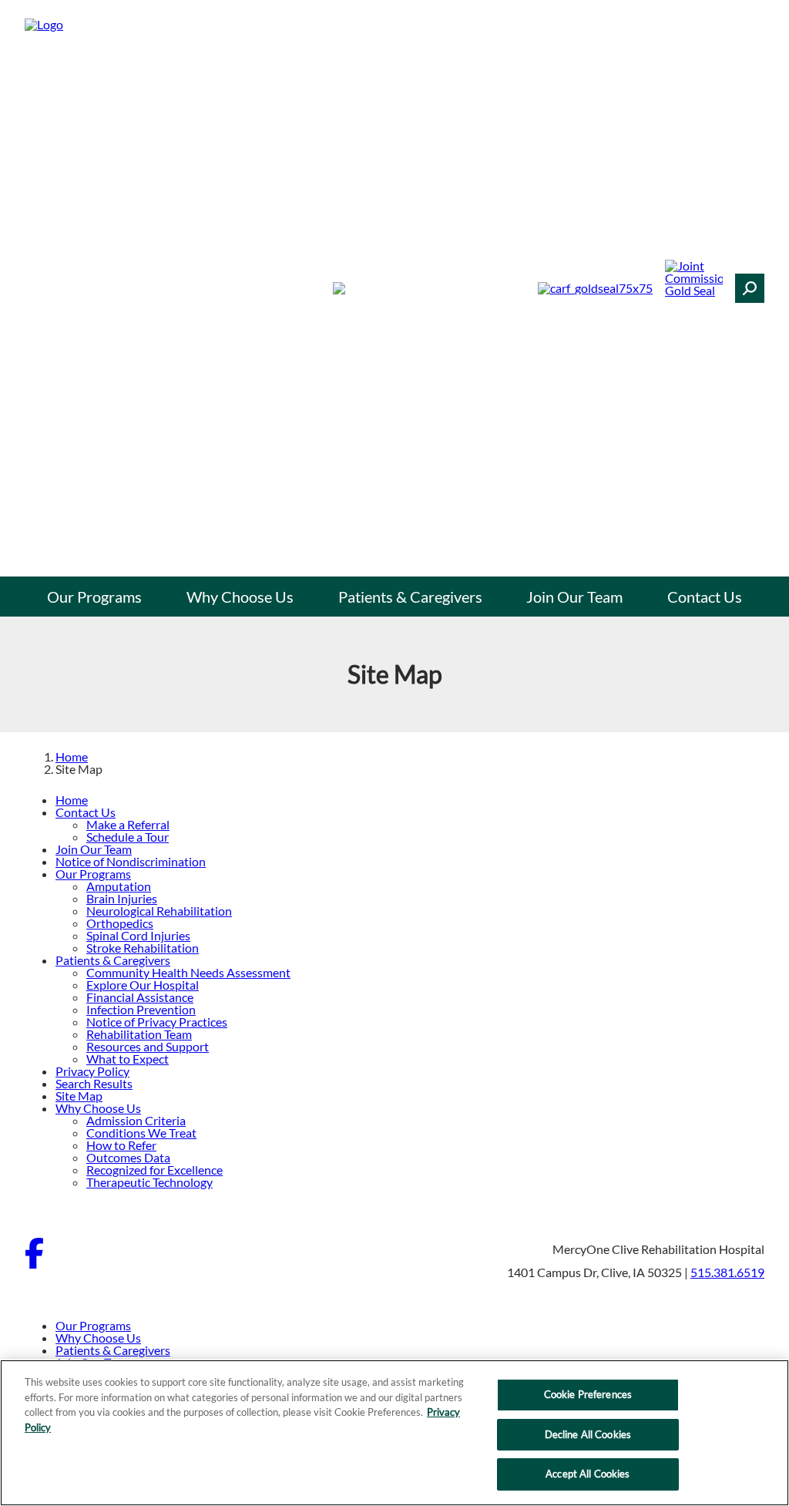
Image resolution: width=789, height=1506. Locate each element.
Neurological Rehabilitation (159, 910)
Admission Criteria (136, 1120)
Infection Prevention (141, 1009)
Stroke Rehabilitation (142, 947)
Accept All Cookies (588, 1473)
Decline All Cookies (588, 1434)
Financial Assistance (139, 997)
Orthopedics (119, 923)
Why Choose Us (240, 596)
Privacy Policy (92, 1071)
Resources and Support (147, 1046)
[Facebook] (34, 1263)
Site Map (78, 1095)
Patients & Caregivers (410, 596)
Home (71, 756)
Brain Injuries (121, 898)
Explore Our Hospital (142, 984)
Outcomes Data (128, 1157)
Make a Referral (128, 824)
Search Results (94, 1083)
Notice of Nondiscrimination (130, 861)
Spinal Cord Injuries (138, 935)
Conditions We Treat (141, 1132)
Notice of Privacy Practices (156, 1021)
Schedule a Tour (127, 836)
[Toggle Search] (749, 288)
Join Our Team (574, 596)
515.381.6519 (727, 1272)
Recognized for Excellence (154, 1169)
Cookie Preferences (588, 1394)
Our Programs (94, 596)
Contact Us (704, 596)
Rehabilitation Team (139, 1034)
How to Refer (121, 1145)
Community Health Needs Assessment (188, 972)
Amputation (118, 886)
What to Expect (127, 1058)
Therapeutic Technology (149, 1182)
